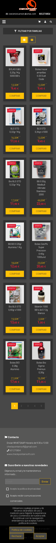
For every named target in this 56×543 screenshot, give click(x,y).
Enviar (45, 481)
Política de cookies (22, 529)
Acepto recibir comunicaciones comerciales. (25, 498)
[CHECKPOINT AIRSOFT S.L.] (28, 10)
